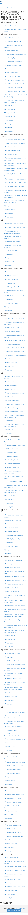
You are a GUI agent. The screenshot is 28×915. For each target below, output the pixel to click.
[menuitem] (1, 3)
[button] (1, 1)
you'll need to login (20, 908)
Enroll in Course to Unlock (14, 910)
